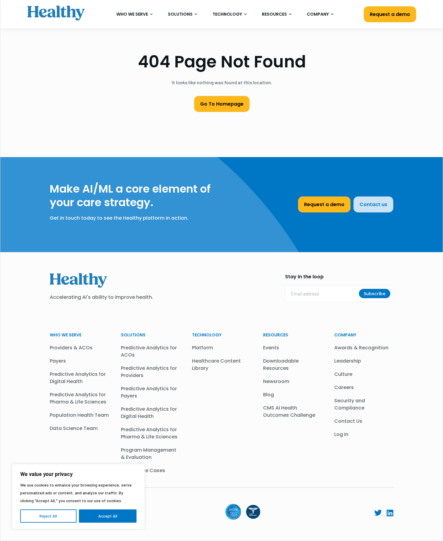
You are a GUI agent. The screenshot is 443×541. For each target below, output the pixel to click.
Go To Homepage (221, 103)
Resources (275, 14)
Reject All (48, 515)
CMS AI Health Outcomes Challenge (289, 411)
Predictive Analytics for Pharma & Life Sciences (78, 398)
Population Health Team (79, 415)
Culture (343, 374)
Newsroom (276, 381)
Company (318, 14)
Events (271, 347)
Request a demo (390, 14)
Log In (341, 434)
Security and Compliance (349, 404)
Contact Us (348, 421)
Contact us (373, 204)
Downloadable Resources (281, 364)
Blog (268, 394)
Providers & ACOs (71, 347)
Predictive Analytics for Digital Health (78, 378)
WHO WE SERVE (65, 335)
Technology (227, 14)
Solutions (180, 14)
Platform (202, 347)
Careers (344, 387)
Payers (58, 360)
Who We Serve (132, 14)
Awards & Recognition (361, 347)
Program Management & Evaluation (148, 454)
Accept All (107, 515)
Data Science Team (74, 428)
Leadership (347, 360)
